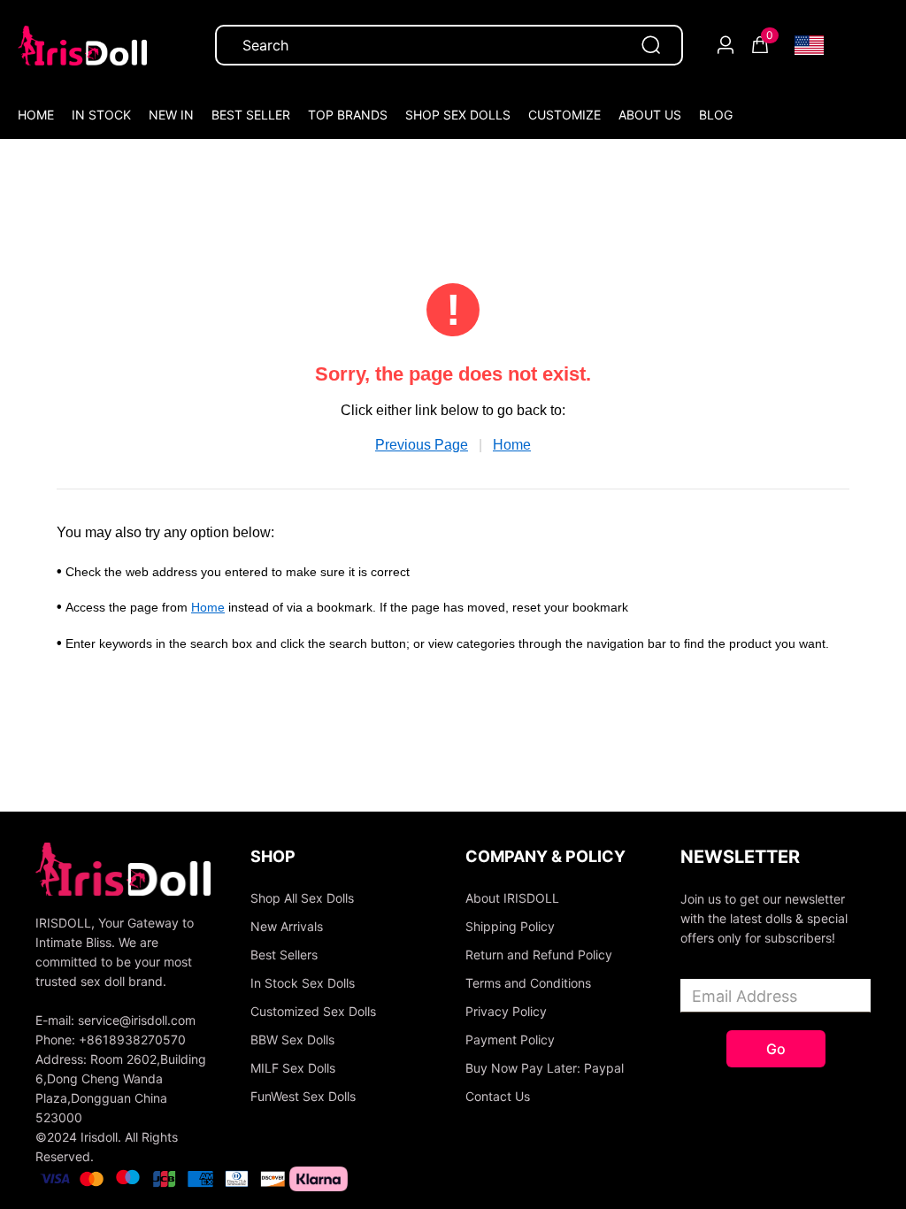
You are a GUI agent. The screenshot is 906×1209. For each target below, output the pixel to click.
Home (512, 444)
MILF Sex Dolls (292, 1067)
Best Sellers (284, 954)
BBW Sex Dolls (292, 1039)
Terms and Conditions (528, 982)
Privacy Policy (506, 1011)
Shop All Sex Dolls (302, 897)
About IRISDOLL (512, 897)
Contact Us (497, 1096)
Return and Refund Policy (538, 954)
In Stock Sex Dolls (302, 982)
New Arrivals (286, 926)
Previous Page (421, 444)
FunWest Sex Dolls (303, 1096)
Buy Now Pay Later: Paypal (544, 1067)
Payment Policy (510, 1039)
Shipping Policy (510, 926)
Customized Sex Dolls (313, 1011)
